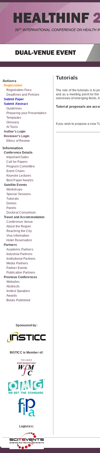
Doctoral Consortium (21, 212)
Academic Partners (19, 249)
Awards (11, 295)
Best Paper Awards (19, 180)
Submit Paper (14, 99)
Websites (12, 282)
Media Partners (17, 263)
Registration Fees (19, 90)
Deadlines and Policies (22, 94)
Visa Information (17, 235)
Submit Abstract (16, 104)
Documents (8, 74)
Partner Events (16, 268)
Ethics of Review (18, 141)
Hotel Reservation (19, 240)
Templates (13, 117)
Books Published (18, 300)
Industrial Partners (19, 254)
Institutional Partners (20, 258)
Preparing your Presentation (26, 113)
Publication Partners (20, 272)
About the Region (18, 226)
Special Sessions (18, 194)
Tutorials (12, 198)
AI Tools (12, 127)
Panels (11, 208)
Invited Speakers (18, 291)
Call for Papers (17, 162)
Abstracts (12, 286)
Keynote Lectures (18, 175)
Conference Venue (19, 222)
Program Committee (20, 166)
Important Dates (17, 157)
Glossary (12, 122)
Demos (11, 203)
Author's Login (14, 131)
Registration (13, 85)
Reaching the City (19, 231)
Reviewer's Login (16, 136)
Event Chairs (15, 171)
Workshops (14, 189)
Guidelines (14, 108)
